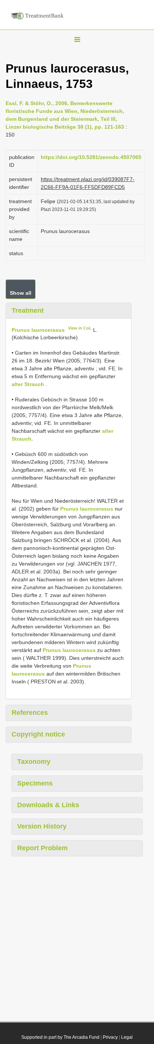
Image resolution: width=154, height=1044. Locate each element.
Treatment (28, 310)
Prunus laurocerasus (38, 330)
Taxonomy (33, 761)
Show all (20, 293)
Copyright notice (38, 734)
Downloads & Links (48, 805)
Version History (42, 826)
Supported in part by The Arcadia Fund (60, 1037)
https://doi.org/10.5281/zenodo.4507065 (91, 157)
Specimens (35, 783)
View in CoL (80, 328)
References (30, 712)
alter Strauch (28, 384)
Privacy (110, 1037)
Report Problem (42, 848)
